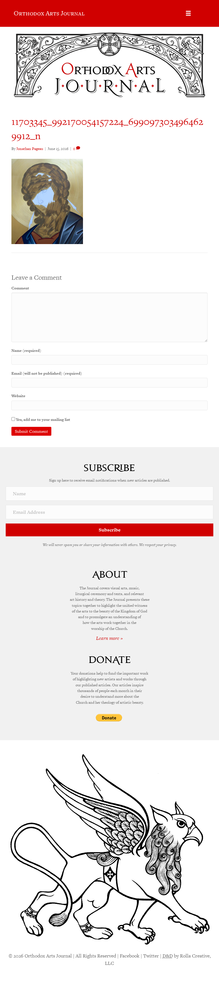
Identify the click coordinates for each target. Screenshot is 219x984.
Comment (20, 288)
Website (18, 396)
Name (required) (26, 350)
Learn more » (109, 638)
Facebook (129, 955)
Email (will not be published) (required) (46, 373)
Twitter (151, 955)
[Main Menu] (188, 13)
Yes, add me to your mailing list (42, 419)
